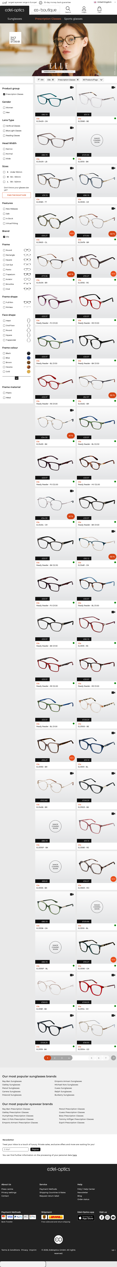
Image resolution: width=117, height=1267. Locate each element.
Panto (8, 270)
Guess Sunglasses (63, 1088)
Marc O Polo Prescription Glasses (18, 1119)
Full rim (9, 302)
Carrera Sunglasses (11, 1091)
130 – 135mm (14, 177)
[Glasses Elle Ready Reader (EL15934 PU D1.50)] (55, 583)
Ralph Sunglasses (63, 1091)
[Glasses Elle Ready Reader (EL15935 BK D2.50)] (55, 542)
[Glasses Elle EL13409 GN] (55, 98)
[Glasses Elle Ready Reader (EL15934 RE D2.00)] (55, 663)
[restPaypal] (18, 1217)
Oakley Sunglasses (11, 1084)
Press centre (7, 1189)
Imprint (32, 1250)
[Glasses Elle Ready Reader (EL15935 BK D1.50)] (55, 623)
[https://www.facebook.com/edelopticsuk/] (101, 1218)
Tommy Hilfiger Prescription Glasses (76, 1119)
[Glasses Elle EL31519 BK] (55, 1026)
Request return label (49, 1196)
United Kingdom (104, 2)
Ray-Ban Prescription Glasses (16, 1109)
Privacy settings (8, 1192)
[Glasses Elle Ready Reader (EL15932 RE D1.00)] (55, 381)
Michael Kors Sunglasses (66, 1084)
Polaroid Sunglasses (12, 1095)
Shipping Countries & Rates (53, 1192)
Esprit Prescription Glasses (71, 1122)
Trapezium (10, 274)
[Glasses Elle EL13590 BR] (55, 744)
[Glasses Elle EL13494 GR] (55, 502)
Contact (5, 1196)
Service (43, 1184)
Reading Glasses (13, 135)
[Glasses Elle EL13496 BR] (55, 784)
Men (8, 112)
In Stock (9, 218)
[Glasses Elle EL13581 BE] (55, 986)
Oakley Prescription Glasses (15, 1112)
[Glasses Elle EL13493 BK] (55, 421)
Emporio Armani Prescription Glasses (20, 1122)
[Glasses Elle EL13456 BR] (55, 260)
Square (9, 260)
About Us (6, 1184)
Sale (7, 214)
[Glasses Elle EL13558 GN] (55, 905)
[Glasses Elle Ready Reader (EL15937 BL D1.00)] (55, 704)
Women (9, 108)
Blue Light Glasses (13, 131)
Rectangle (10, 255)
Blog (79, 1196)
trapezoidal (11, 340)
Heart (8, 321)
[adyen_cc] (3, 1217)
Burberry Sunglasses (64, 1095)
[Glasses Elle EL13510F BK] (55, 825)
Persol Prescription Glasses (72, 1109)
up (113, 1250)
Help (79, 1184)
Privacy (24, 1250)
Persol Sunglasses (11, 1088)
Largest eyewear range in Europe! (22, 2)
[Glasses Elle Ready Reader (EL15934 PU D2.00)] (55, 462)
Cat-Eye (9, 265)
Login (84, 12)
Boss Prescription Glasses (71, 1116)
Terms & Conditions (10, 1250)
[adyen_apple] (26, 1217)
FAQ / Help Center (86, 1189)
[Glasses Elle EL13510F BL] (55, 946)
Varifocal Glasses (13, 126)
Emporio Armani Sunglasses (68, 1081)
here (74, 1155)
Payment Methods (48, 1189)
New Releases (12, 209)
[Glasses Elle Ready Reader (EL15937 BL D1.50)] (55, 341)
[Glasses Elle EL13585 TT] (55, 179)
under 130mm (15, 172)
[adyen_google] (32, 1217)
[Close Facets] (16, 80)
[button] (14, 10)
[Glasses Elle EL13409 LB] (55, 139)
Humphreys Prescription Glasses (17, 1116)
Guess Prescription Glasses (72, 1112)
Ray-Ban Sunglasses (12, 1081)
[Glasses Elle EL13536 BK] (55, 865)
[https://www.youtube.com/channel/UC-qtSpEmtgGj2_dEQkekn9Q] (113, 1218)
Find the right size (16, 195)
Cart (99, 12)
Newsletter (82, 1192)
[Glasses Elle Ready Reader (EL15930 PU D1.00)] (55, 300)
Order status (83, 1199)
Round (9, 250)
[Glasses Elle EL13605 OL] (55, 219)
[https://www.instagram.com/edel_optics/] (107, 1218)
